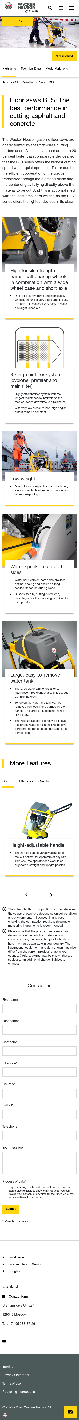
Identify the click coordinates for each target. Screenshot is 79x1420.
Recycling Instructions (18, 1392)
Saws (42, 82)
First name (10, 1000)
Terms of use (11, 1383)
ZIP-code (9, 1063)
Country (8, 1084)
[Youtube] (4, 1341)
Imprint (7, 1366)
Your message (12, 1147)
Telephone (9, 1126)
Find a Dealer (64, 56)
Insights (14, 1271)
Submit (11, 1209)
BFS (51, 82)
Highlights (9, 68)
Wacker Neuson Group (25, 1264)
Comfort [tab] (8, 781)
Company (10, 1042)
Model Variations (57, 68)
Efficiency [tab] (26, 781)
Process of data (14, 1181)
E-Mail (7, 1105)
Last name (10, 1021)
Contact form (18, 1296)
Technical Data (31, 68)
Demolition (28, 82)
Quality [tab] (43, 781)
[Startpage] (21, 7)
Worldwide (16, 1257)
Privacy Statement (15, 1375)
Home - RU (12, 82)
